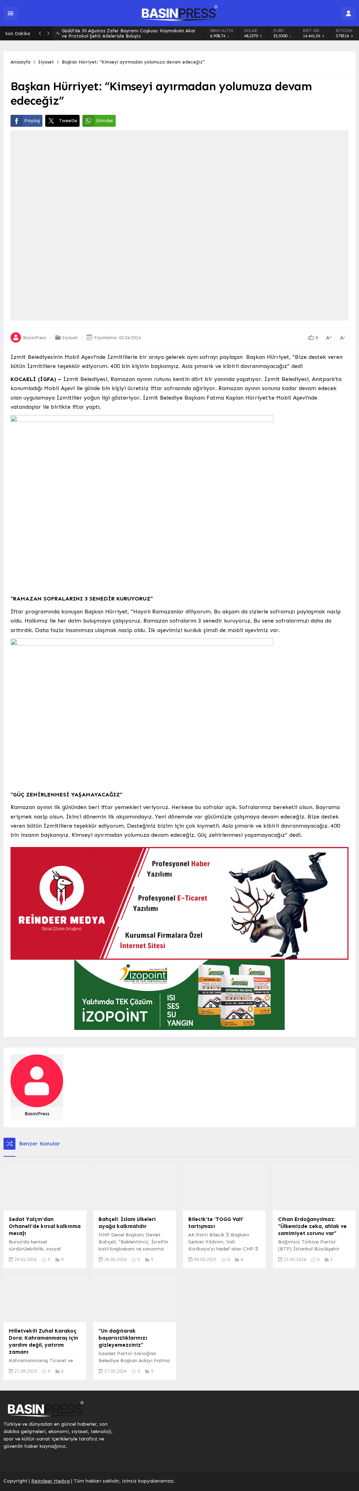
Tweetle (68, 121)
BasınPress (34, 337)
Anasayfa (21, 62)
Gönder (104, 121)
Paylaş (32, 121)
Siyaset (46, 62)
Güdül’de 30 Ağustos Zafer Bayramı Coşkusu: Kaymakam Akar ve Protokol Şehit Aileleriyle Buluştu (129, 33)
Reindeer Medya (50, 1481)
